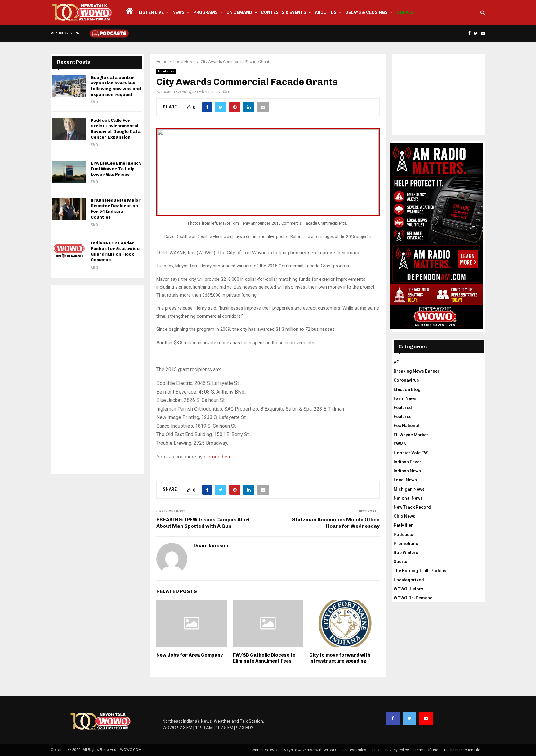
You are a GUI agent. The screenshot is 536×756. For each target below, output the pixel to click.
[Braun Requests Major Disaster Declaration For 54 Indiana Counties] (69, 209)
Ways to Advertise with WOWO (309, 750)
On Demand (239, 12)
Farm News (405, 398)
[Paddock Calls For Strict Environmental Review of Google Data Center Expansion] (69, 129)
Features (403, 416)
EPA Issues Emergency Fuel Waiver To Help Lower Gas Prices (116, 169)
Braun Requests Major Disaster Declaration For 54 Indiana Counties (116, 209)
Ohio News (404, 516)
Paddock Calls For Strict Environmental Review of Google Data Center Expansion (116, 129)
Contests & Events (283, 12)
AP (396, 362)
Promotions (406, 543)
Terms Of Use (426, 750)
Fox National (406, 425)
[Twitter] (409, 718)
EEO (375, 750)
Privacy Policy (397, 750)
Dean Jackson (173, 92)
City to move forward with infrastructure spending (339, 658)
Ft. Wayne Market (411, 434)
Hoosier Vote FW (411, 452)
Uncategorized (409, 579)
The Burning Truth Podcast (421, 570)
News (178, 12)
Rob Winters (406, 552)
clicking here (218, 456)
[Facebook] (393, 718)
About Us (326, 12)
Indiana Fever (407, 461)
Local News (166, 71)
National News (408, 498)
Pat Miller (403, 525)
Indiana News (407, 470)
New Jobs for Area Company (189, 655)
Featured (403, 407)
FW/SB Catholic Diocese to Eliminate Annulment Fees (264, 658)
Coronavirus (406, 380)
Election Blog (407, 389)
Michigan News (409, 489)
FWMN (400, 443)
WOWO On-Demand (413, 597)
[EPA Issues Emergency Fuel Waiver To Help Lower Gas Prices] (69, 172)
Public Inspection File (462, 750)
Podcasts (403, 534)
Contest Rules (354, 750)
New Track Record (412, 507)
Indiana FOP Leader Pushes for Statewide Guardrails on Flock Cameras (115, 251)
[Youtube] (426, 718)
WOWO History (408, 588)
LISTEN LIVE (151, 12)
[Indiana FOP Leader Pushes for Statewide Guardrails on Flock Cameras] (69, 251)
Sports (400, 561)
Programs (205, 12)
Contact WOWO (263, 750)
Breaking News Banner (417, 371)
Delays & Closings (366, 12)
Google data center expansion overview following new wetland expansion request (116, 86)
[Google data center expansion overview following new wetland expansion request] (69, 86)
